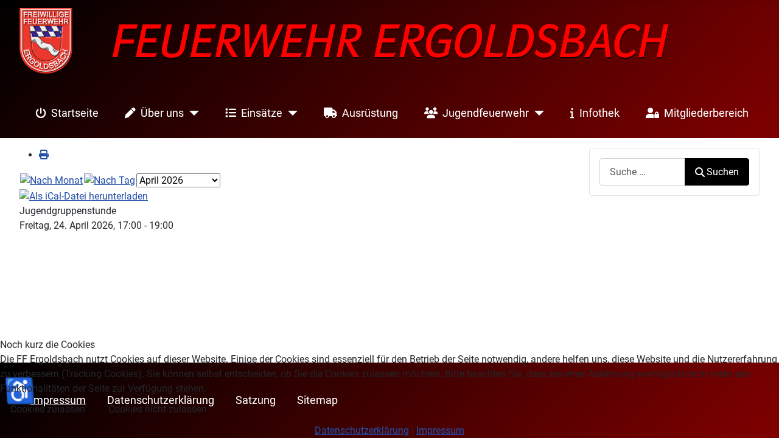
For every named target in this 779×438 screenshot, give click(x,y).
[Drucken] (44, 155)
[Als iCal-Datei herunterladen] (83, 195)
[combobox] (642, 172)
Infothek (599, 113)
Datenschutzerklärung (362, 430)
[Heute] (109, 180)
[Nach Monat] (51, 180)
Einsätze (261, 113)
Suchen (723, 172)
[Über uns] (191, 113)
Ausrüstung (370, 113)
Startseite (75, 113)
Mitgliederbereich (706, 113)
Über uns (162, 113)
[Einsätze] (290, 113)
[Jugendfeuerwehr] (536, 113)
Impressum (440, 430)
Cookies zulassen (47, 409)
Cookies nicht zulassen (157, 409)
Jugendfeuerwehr (485, 113)
